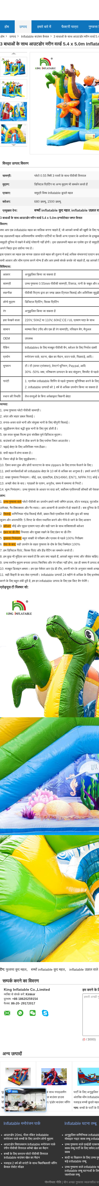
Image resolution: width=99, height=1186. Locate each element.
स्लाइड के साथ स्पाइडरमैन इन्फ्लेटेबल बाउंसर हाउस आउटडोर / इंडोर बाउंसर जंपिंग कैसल (54, 1099)
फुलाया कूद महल (16, 969)
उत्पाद (23, 27)
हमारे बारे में (44, 27)
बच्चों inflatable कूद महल (48, 969)
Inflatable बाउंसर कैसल (35, 36)
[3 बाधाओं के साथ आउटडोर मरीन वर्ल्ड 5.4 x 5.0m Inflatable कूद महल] (13, 67)
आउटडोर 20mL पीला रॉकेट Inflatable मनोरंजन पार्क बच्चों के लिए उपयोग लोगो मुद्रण (28, 1137)
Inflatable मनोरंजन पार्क (22, 1123)
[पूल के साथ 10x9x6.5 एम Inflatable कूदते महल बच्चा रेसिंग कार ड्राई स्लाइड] (18, 1077)
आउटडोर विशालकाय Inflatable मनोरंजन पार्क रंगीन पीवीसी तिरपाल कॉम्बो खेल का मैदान (29, 1146)
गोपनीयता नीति (53, 1182)
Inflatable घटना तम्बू (80, 1123)
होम (7, 27)
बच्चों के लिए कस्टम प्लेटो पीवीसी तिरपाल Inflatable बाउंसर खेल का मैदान (26, 1155)
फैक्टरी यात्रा (69, 27)
